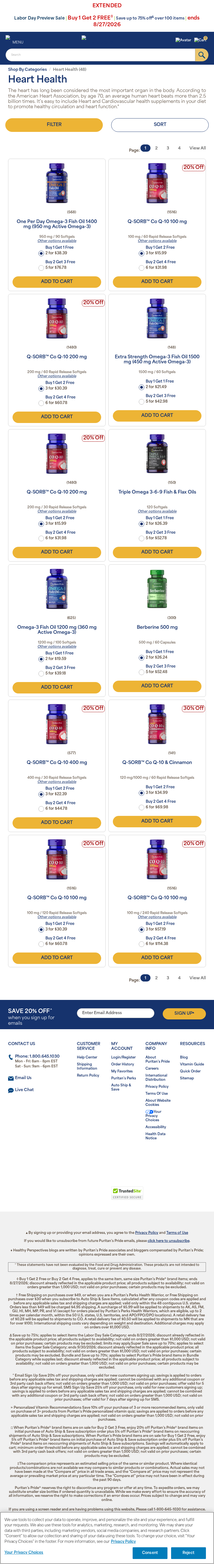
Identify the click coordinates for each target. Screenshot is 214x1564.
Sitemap (187, 1078)
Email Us (23, 1078)
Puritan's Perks (123, 1078)
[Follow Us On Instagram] (106, 1156)
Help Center (87, 1057)
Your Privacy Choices (153, 1116)
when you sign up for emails (31, 1017)
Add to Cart (57, 282)
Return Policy (88, 1075)
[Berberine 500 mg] (157, 589)
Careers (152, 1068)
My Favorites (122, 1071)
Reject (188, 1553)
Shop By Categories (27, 70)
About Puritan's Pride (157, 1059)
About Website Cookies (158, 1103)
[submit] (201, 55)
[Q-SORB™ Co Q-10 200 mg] (57, 318)
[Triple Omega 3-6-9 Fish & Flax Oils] (157, 454)
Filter (54, 125)
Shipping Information (87, 1066)
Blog (184, 1057)
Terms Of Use (156, 1094)
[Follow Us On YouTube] (118, 1156)
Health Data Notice (155, 1136)
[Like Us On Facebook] (93, 1156)
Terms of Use (177, 1233)
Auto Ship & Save (121, 1087)
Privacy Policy (157, 1087)
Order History (122, 1064)
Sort (160, 125)
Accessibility (155, 1127)
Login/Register (123, 1057)
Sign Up (184, 1013)
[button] (184, 40)
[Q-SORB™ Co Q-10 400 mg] (57, 724)
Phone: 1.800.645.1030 (37, 1057)
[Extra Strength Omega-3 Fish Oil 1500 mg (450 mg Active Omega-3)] (157, 318)
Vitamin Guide (192, 1064)
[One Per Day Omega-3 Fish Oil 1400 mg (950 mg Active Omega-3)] (57, 183)
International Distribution (156, 1078)
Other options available (57, 241)
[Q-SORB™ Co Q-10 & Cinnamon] (157, 724)
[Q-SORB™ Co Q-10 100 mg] (157, 183)
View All (197, 148)
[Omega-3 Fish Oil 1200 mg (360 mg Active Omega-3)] (57, 589)
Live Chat (24, 1090)
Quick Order (190, 1071)
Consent (150, 1553)
